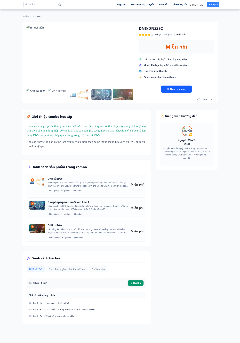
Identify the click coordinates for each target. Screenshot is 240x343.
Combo (25, 16)
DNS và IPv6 (55, 178)
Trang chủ (120, 4)
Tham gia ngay (178, 89)
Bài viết (163, 4)
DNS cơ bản (55, 225)
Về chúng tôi (180, 4)
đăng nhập (196, 4)
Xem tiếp (187, 158)
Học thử (137, 283)
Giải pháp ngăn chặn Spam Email (68, 202)
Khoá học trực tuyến (142, 4)
